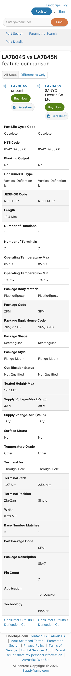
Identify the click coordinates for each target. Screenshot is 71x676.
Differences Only (33, 75)
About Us (58, 636)
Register (42, 11)
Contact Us (38, 636)
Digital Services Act (36, 650)
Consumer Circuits (18, 620)
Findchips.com (6, 9)
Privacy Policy (34, 645)
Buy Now (20, 98)
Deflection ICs (14, 625)
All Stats (10, 75)
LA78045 (19, 86)
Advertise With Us (35, 660)
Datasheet (25, 107)
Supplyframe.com (35, 670)
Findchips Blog (57, 5)
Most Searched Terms (26, 641)
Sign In (63, 11)
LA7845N (53, 86)
